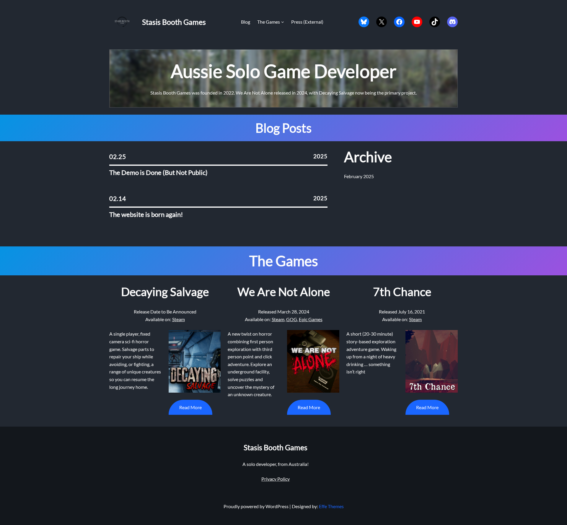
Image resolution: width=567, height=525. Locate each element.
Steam (178, 319)
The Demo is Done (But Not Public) (158, 172)
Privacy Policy (275, 479)
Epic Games (310, 319)
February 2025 (359, 176)
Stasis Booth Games (174, 21)
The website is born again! (146, 214)
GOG (291, 319)
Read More (190, 407)
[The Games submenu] (282, 21)
